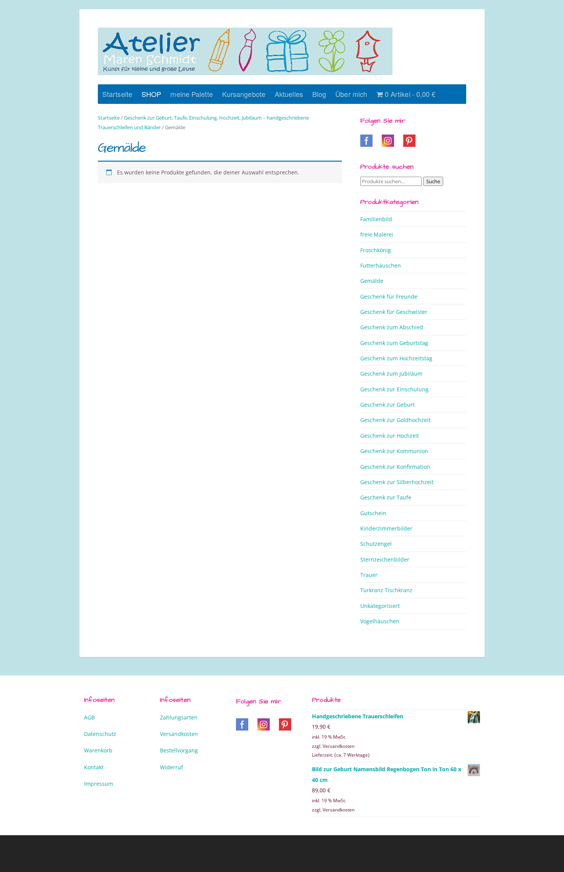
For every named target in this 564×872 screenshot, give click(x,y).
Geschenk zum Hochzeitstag (396, 358)
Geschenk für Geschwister (393, 311)
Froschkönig (375, 250)
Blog (319, 94)
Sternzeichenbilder (384, 559)
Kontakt (94, 767)
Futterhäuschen (380, 265)
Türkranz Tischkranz (386, 590)
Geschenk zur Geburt (387, 404)
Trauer (369, 574)
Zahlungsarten (179, 717)
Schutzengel (376, 543)
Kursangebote (244, 94)
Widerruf (171, 767)
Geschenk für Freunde (388, 296)
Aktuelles (289, 94)
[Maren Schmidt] (245, 51)
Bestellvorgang (179, 750)
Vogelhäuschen (379, 621)
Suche (433, 181)
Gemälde (371, 280)
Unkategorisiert (380, 605)
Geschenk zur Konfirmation (395, 466)
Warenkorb (98, 750)
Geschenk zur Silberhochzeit (397, 482)
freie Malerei (376, 234)
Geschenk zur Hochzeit (389, 435)
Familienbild (376, 219)
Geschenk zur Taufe (385, 497)
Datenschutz (100, 733)
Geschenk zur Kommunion (394, 451)
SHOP (151, 94)
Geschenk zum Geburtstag (394, 343)
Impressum (98, 783)
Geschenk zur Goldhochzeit (395, 420)
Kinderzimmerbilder (386, 528)
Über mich (351, 94)
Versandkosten (179, 733)
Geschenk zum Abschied (391, 327)
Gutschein (373, 513)
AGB (89, 717)
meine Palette (191, 94)
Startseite (117, 94)
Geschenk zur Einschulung (394, 389)
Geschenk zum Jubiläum (391, 373)
